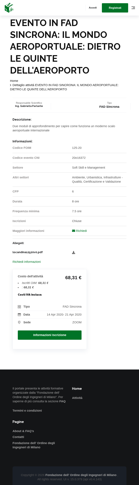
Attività (77, 398)
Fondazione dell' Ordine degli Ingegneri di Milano (81, 475)
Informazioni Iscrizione (49, 335)
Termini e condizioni (27, 410)
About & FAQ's (23, 431)
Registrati (115, 7)
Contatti (18, 437)
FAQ (62, 401)
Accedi (93, 7)
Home (14, 81)
